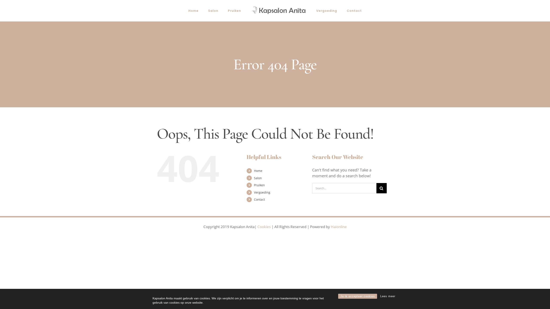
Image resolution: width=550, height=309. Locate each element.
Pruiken (259, 185)
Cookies (264, 226)
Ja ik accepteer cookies (357, 296)
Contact (259, 199)
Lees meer (387, 296)
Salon (258, 178)
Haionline (339, 226)
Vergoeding (262, 192)
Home (258, 171)
